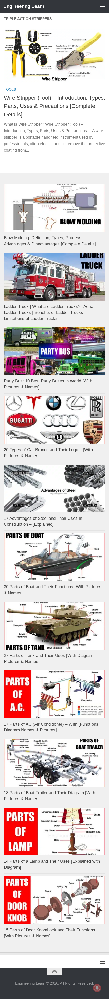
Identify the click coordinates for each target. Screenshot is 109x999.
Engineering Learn (23, 6)
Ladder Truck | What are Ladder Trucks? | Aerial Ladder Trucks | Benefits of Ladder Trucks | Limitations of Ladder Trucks (49, 312)
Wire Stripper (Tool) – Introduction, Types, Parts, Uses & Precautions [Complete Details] (54, 106)
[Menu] (102, 6)
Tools (10, 89)
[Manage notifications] (97, 988)
